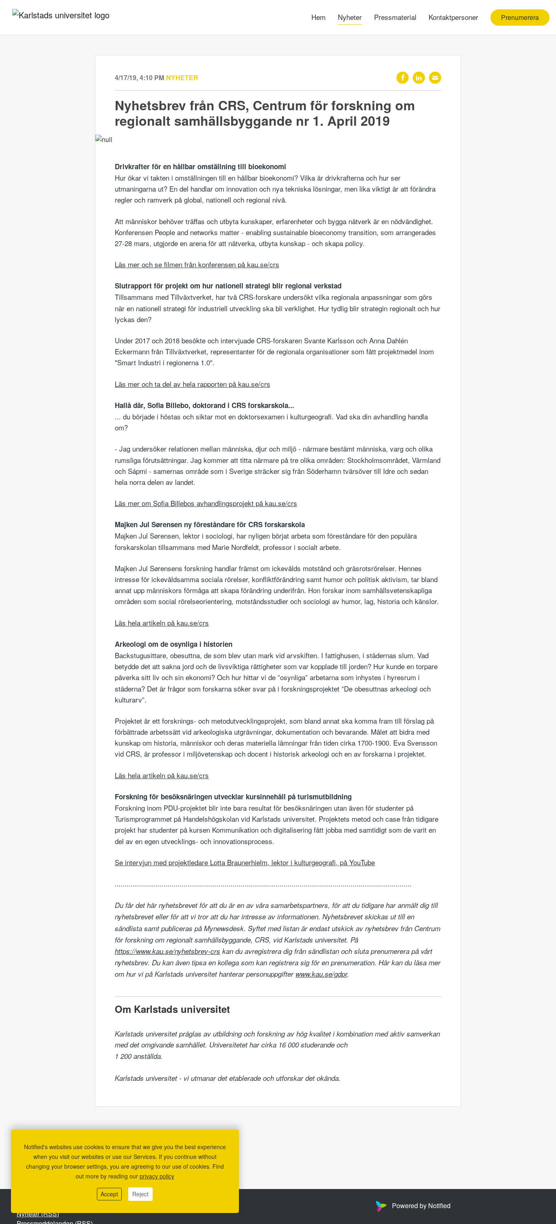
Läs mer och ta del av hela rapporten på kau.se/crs (192, 384)
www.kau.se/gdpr (321, 974)
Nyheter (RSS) (38, 1213)
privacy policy (157, 1176)
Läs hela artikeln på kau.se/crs (162, 622)
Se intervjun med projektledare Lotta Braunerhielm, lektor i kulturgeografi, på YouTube (245, 862)
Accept (109, 1194)
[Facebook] (402, 78)
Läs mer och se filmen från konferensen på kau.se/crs (197, 264)
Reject (140, 1194)
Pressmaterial (395, 17)
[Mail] (435, 78)
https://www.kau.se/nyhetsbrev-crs (167, 951)
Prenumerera (520, 17)
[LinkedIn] (419, 78)
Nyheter (350, 17)
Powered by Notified (421, 1205)
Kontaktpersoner (453, 17)
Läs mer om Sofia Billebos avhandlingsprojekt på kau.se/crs (206, 503)
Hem (318, 17)
